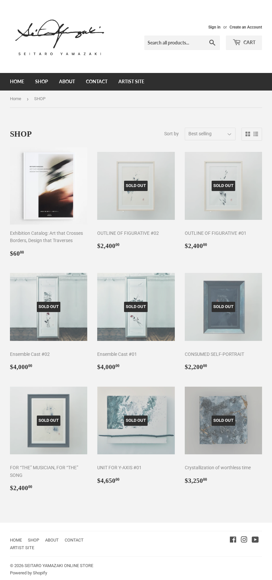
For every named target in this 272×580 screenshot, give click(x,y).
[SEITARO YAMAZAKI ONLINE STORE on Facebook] (233, 540)
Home (15, 98)
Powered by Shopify (28, 572)
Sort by (171, 133)
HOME (17, 81)
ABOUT (67, 81)
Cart (248, 42)
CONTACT (96, 81)
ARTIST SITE (131, 81)
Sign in (214, 27)
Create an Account (246, 27)
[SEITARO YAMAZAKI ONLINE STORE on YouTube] (255, 540)
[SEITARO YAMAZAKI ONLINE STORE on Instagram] (244, 540)
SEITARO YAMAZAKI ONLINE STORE (59, 565)
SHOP (41, 81)
